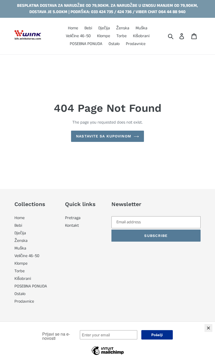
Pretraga (72, 218)
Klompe (21, 263)
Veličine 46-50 (26, 256)
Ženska (21, 241)
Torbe (19, 271)
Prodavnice (24, 301)
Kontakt (72, 226)
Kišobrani (22, 279)
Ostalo (19, 294)
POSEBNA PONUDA (30, 286)
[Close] (208, 328)
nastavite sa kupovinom (103, 136)
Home (19, 218)
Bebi (18, 226)
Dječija (20, 233)
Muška (20, 248)
